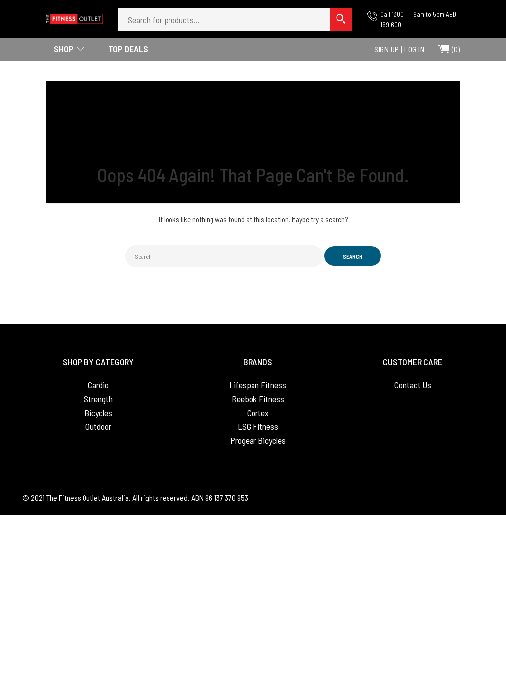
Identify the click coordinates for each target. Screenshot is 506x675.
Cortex (258, 412)
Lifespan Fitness (257, 385)
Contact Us (412, 385)
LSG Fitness (258, 426)
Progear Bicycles (258, 440)
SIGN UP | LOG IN (399, 49)
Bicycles (98, 412)
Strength (98, 398)
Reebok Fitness (258, 398)
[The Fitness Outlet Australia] (74, 15)
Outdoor (98, 426)
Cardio (98, 385)
